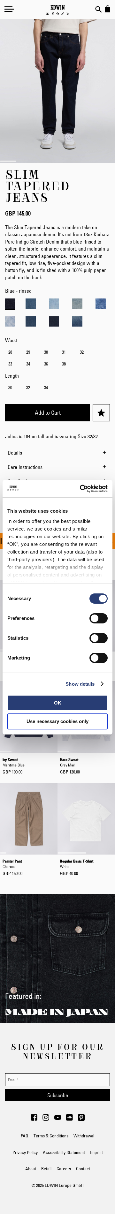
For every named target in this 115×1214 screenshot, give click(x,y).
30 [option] (46, 352)
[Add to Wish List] (101, 412)
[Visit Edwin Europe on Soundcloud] (69, 1119)
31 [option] (64, 352)
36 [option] (46, 364)
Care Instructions (25, 467)
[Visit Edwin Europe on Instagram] (45, 1119)
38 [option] (64, 364)
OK (57, 702)
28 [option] (10, 352)
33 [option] (10, 364)
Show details (80, 684)
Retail (46, 1169)
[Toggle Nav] (9, 9)
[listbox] (57, 359)
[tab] (57, 452)
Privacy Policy (25, 1152)
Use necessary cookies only (57, 721)
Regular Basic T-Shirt (76, 863)
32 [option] (82, 352)
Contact (83, 1169)
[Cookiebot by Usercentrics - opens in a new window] (81, 489)
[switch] (98, 619)
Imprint (96, 1152)
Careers (64, 1169)
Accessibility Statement (64, 1152)
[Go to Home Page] (57, 10)
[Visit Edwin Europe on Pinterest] (81, 1119)
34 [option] (28, 364)
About (30, 1169)
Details (15, 452)
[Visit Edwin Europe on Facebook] (34, 1119)
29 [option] (28, 352)
